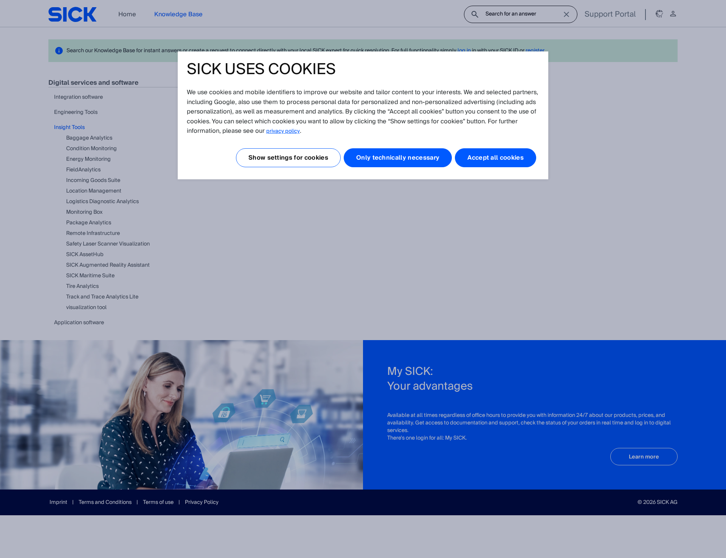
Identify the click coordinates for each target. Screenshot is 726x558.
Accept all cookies (495, 157)
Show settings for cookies (288, 157)
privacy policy (283, 131)
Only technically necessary (397, 157)
